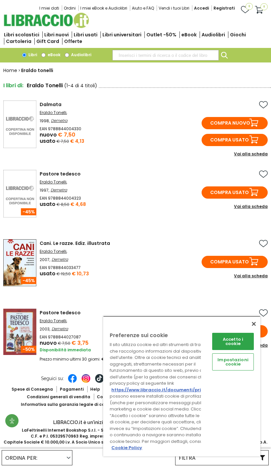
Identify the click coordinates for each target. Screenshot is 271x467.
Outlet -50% (161, 34)
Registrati (224, 8)
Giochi (238, 34)
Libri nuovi (56, 34)
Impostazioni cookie (233, 362)
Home (10, 70)
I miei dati (49, 8)
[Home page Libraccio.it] (46, 26)
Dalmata (50, 104)
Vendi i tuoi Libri (174, 8)
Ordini (70, 8)
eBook (189, 34)
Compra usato (229, 139)
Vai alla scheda (251, 154)
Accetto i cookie (233, 341)
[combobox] (165, 55)
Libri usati (85, 34)
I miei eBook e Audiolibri (103, 8)
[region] (181, 386)
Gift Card (47, 41)
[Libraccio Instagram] (86, 381)
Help (95, 389)
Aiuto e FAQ (143, 8)
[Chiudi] (254, 324)
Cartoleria (18, 41)
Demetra (59, 120)
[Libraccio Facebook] (72, 381)
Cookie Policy (126, 448)
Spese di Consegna (32, 389)
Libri (32, 55)
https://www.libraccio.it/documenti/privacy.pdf (166, 390)
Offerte (73, 41)
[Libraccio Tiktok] (99, 381)
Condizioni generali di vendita (58, 397)
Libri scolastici (21, 34)
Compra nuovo (230, 123)
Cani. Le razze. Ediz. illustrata (75, 243)
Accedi (201, 8)
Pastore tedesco (60, 174)
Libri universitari (121, 34)
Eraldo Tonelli (53, 112)
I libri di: (13, 85)
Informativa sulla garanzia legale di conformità (72, 404)
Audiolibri (213, 34)
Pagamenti (72, 389)
